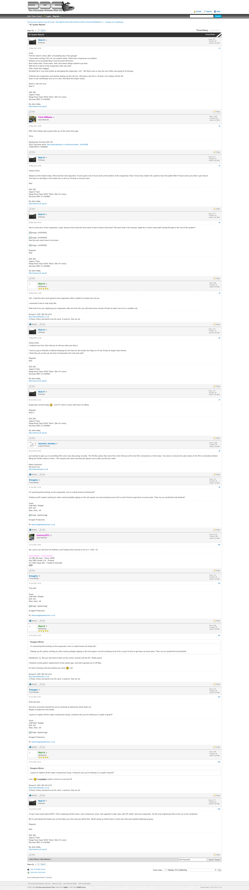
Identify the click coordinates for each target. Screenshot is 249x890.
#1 (219, 48)
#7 (219, 400)
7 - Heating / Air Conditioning (113, 22)
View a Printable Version (37, 869)
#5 (219, 293)
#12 (219, 635)
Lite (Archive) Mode (70, 884)
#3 (219, 165)
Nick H (41, 40)
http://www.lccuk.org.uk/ (38, 106)
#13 (219, 697)
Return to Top (56, 884)
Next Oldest (34, 859)
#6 (219, 338)
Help (218, 11)
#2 (219, 126)
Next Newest (45, 859)
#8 (219, 451)
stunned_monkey (47, 443)
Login (48, 16)
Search (209, 11)
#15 (219, 809)
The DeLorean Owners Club (45, 887)
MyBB (66, 887)
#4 (219, 222)
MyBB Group (81, 887)
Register (56, 16)
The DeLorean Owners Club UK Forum (41, 22)
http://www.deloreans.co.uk (39, 317)
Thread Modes (210, 34)
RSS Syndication (85, 884)
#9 (219, 487)
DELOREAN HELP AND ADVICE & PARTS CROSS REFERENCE (79, 22)
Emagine (33, 480)
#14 (219, 762)
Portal (198, 11)
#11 (219, 583)
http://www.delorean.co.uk (38, 469)
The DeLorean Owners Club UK (39, 884)
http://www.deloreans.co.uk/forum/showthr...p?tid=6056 (67, 145)
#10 (219, 544)
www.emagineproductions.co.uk (43, 525)
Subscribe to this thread (37, 872)
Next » (43, 30)
